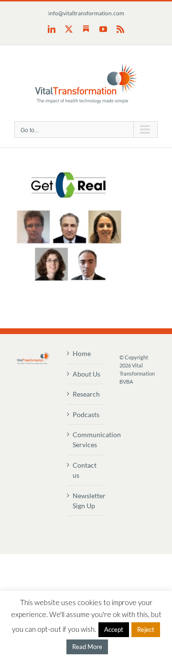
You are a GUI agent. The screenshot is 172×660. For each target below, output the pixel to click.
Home (82, 353)
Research (86, 394)
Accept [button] (113, 629)
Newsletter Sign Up (86, 501)
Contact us (85, 470)
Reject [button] (145, 629)
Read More (87, 646)
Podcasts (86, 414)
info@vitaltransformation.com (86, 13)
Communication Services (86, 439)
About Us (86, 374)
